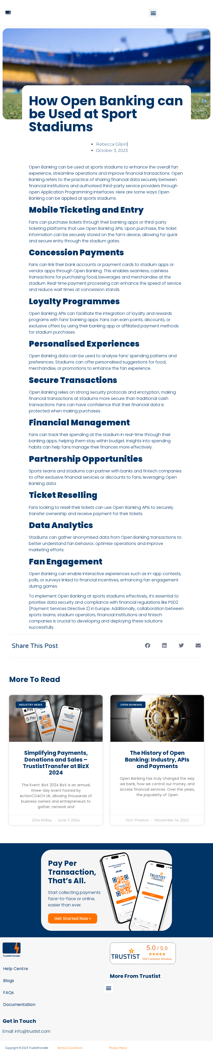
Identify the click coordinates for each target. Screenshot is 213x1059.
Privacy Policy (118, 1048)
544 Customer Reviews (157, 958)
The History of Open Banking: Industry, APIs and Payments (157, 759)
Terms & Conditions (69, 1048)
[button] (153, 13)
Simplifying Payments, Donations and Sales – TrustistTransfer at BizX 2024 (56, 762)
